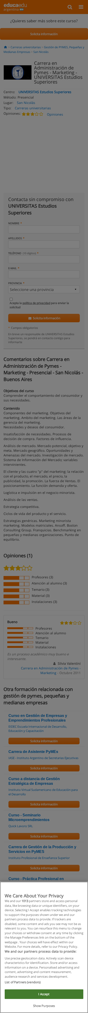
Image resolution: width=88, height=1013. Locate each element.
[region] (44, 947)
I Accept (44, 994)
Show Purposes (44, 1006)
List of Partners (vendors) (23, 982)
